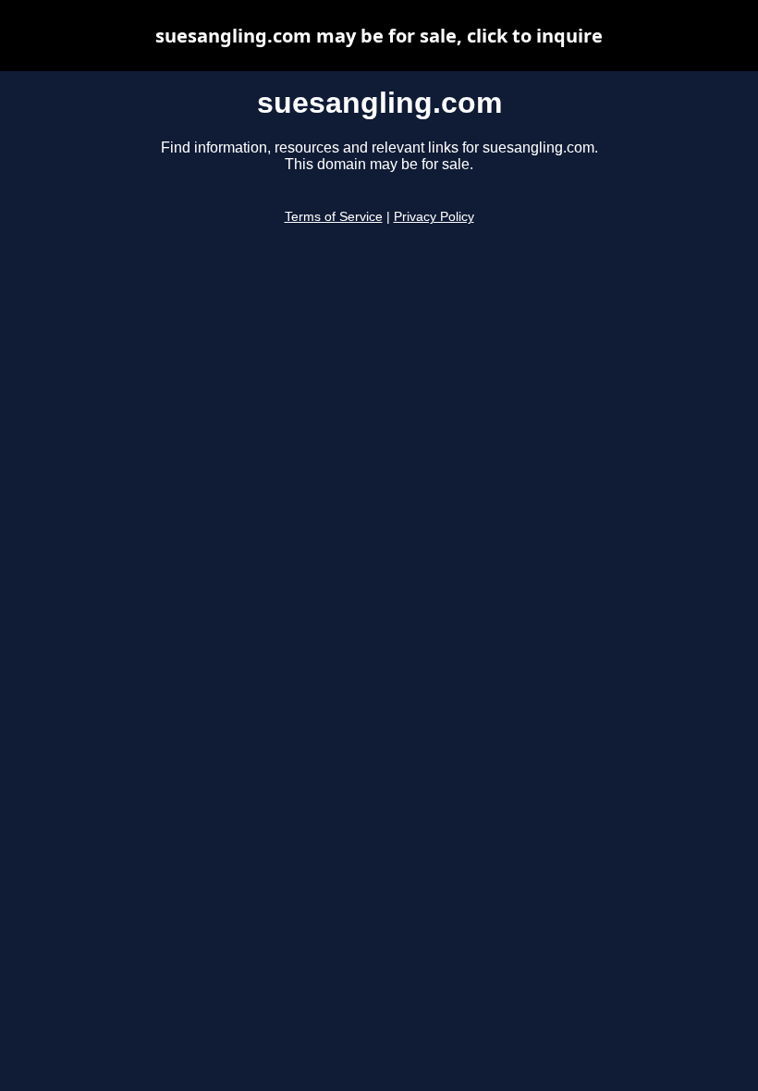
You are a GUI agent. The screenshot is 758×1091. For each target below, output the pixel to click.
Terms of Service (334, 217)
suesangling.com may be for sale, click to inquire (379, 35)
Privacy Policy (434, 217)
